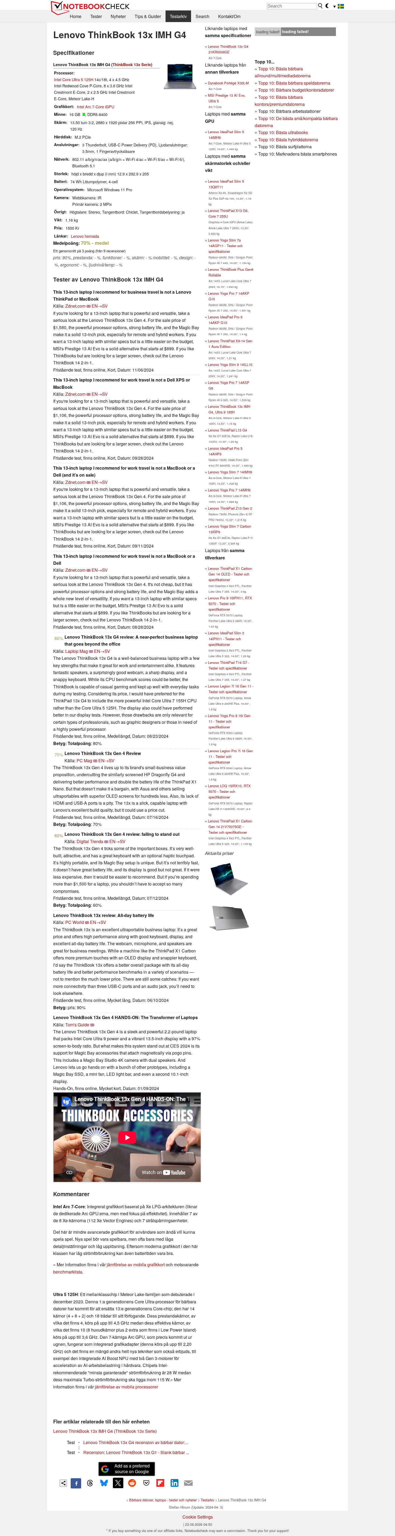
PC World (74, 922)
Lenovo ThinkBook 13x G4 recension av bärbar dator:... (135, 1442)
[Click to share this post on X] (118, 1483)
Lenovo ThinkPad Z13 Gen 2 (230, 508)
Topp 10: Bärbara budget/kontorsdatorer (296, 90)
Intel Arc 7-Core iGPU (95, 106)
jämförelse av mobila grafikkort (136, 1264)
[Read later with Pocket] (146, 1483)
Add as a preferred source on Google (132, 1468)
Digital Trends (90, 841)
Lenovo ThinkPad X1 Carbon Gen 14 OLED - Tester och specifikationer (230, 574)
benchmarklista (67, 1272)
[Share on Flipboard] (160, 1483)
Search (202, 16)
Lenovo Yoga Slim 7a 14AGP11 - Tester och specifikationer (225, 246)
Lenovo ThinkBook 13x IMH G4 (83, 1431)
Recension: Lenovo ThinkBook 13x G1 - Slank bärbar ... (136, 1452)
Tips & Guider (148, 16)
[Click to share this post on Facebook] (76, 1483)
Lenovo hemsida (85, 236)
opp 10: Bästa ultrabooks (284, 132)
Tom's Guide (77, 1024)
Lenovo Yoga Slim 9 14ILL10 (230, 364)
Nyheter (118, 16)
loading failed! (268, 31)
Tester (96, 16)
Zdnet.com (75, 306)
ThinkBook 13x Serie (132, 64)
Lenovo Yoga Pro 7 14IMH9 (229, 489)
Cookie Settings (197, 1517)
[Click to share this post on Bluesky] (104, 1483)
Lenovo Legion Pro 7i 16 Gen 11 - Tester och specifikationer (230, 756)
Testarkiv (178, 16)
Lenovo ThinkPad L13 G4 (227, 430)
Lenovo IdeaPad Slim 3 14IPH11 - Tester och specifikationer (226, 638)
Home (75, 16)
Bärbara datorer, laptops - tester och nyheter (163, 1499)
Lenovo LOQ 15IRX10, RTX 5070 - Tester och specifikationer (229, 791)
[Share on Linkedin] (174, 1483)
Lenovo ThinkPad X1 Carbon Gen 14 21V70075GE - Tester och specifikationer (230, 826)
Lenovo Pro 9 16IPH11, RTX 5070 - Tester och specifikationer (230, 603)
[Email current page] (188, 1483)
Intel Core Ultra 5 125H (73, 79)
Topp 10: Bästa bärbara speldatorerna (294, 83)
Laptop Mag (76, 651)
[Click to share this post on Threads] (90, 1483)
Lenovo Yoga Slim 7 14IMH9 (230, 471)
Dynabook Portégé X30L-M (228, 82)
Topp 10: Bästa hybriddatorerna (288, 139)
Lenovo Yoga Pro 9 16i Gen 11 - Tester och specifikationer (229, 721)
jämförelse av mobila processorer (126, 1387)
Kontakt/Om (229, 16)
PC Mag (84, 760)
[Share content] (63, 1483)
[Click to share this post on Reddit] (132, 1483)
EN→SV (100, 306)
